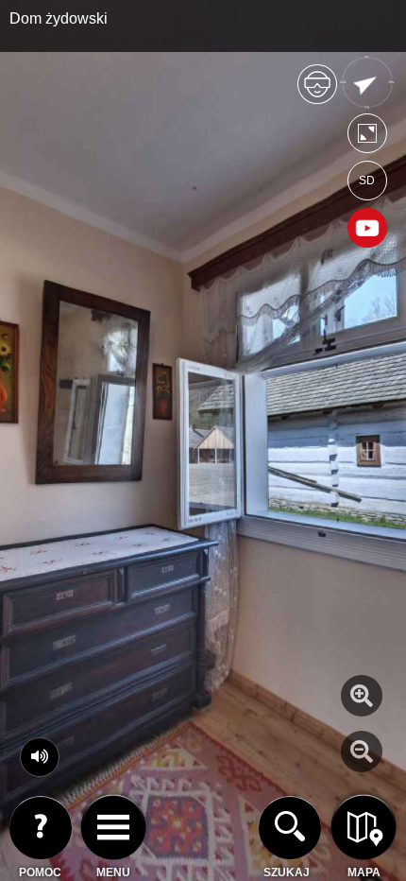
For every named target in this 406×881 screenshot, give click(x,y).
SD (367, 180)
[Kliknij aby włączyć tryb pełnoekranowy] (367, 138)
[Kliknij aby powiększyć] (361, 696)
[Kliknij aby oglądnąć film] (367, 229)
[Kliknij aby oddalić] (361, 751)
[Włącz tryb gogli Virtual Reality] (317, 92)
